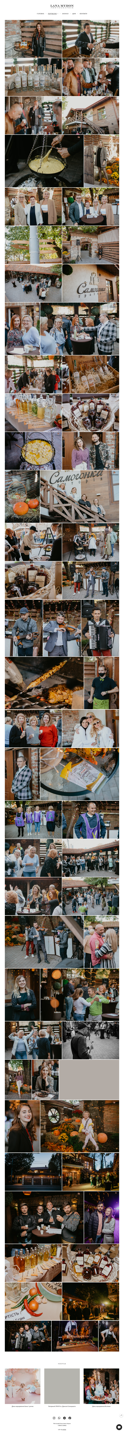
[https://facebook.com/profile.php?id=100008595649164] (69, 1418)
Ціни (74, 14)
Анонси (65, 14)
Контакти (83, 14)
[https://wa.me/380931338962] (59, 1418)
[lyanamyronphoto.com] (62, 6)
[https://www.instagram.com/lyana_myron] (54, 1418)
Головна (40, 14)
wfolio (64, 1429)
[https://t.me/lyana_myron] (64, 1418)
